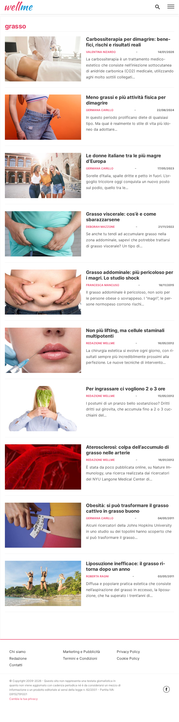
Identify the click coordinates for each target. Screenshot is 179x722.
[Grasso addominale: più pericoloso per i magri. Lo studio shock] (43, 292)
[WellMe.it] (19, 7)
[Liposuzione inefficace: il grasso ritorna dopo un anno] (43, 583)
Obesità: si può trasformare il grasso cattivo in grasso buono (127, 508)
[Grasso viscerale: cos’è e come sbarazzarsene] (43, 233)
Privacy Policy (128, 651)
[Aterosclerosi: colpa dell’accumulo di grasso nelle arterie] (43, 467)
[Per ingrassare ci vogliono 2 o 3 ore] (43, 408)
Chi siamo (17, 651)
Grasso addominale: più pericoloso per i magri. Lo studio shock (129, 275)
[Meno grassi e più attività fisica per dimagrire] (43, 117)
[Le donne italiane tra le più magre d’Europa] (43, 175)
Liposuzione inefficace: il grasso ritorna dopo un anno (125, 566)
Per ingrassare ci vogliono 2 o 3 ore (125, 389)
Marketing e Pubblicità (81, 651)
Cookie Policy (128, 658)
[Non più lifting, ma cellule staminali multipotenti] (43, 350)
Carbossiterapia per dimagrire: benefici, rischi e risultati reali (128, 42)
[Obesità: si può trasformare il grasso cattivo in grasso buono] (43, 525)
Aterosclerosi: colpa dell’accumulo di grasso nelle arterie (127, 450)
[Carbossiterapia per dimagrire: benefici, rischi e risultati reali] (43, 59)
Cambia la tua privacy (23, 699)
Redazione (18, 658)
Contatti (15, 665)
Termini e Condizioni (80, 658)
